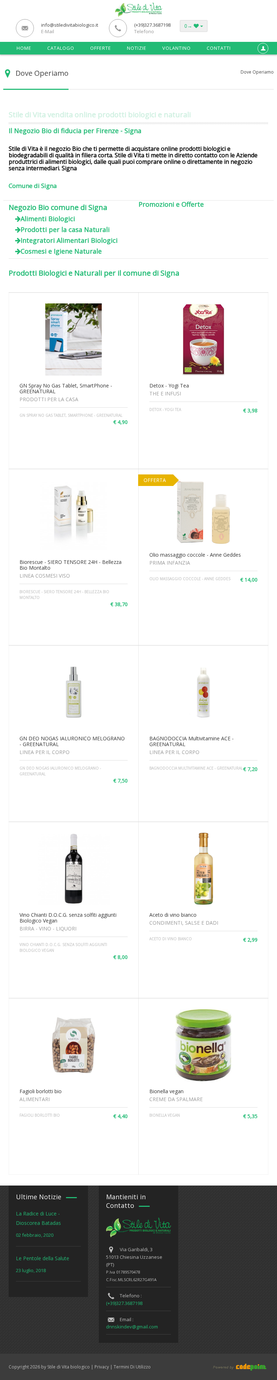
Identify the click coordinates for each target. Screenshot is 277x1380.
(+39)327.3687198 (124, 1303)
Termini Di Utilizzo (132, 1367)
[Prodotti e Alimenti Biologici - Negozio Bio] (138, 9)
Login (261, 65)
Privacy (101, 1367)
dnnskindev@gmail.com (132, 1326)
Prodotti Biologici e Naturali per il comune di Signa (94, 273)
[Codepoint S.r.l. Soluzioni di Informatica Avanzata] (230, 1366)
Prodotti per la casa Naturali (65, 229)
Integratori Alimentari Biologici (69, 240)
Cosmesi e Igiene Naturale (61, 251)
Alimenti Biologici (48, 218)
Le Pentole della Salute (42, 1258)
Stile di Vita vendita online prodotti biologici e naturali (100, 114)
